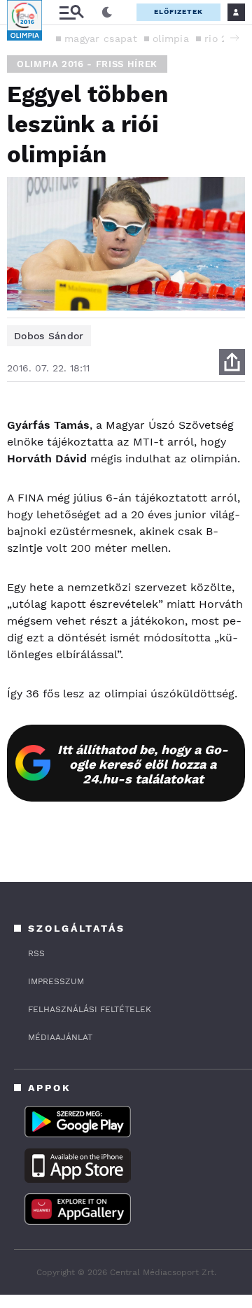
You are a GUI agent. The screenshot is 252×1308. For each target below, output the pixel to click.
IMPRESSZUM (56, 981)
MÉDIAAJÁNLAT (60, 1037)
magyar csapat (100, 38)
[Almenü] (71, 12)
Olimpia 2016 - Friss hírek (87, 64)
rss (36, 953)
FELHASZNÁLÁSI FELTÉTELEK (89, 1009)
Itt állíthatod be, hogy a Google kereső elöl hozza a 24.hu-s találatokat (142, 764)
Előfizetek (178, 11)
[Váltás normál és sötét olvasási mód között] (107, 12)
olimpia (171, 38)
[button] (234, 37)
